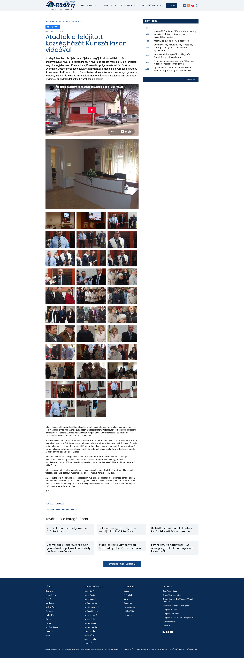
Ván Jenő (88, 643)
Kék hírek (49, 611)
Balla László (89, 591)
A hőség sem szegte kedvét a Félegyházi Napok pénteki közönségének (174, 62)
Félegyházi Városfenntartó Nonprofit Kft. (179, 618)
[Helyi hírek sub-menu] (96, 5)
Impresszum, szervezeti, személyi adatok (152, 649)
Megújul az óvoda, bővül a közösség (171, 40)
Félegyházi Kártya (170, 610)
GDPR (116, 649)
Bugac (126, 591)
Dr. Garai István (91, 603)
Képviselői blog (149, 5)
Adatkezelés (129, 649)
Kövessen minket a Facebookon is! (61, 509)
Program (48, 631)
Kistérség (107, 5)
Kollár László (90, 631)
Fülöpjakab (128, 595)
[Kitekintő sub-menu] (135, 5)
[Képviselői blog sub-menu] (161, 5)
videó (61, 504)
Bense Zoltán (90, 595)
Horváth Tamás (91, 627)
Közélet (48, 619)
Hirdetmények (50, 607)
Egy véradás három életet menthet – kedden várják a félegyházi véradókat (173, 69)
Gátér (126, 599)
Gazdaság (49, 603)
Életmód (48, 599)
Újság (171, 5)
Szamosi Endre (90, 639)
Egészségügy (50, 595)
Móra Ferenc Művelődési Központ (176, 606)
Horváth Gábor (90, 623)
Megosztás (54, 27)
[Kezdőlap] (60, 4)
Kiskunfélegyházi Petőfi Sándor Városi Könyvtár (178, 600)
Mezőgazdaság (51, 627)
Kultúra (48, 623)
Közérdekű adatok (177, 649)
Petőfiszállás (129, 611)
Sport (47, 635)
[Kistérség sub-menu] (115, 5)
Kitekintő (126, 5)
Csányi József (90, 599)
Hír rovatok (51, 22)
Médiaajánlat (192, 649)
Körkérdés (49, 615)
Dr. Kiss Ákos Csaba (92, 607)
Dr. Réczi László (91, 615)
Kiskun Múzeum (169, 622)
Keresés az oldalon (170, 591)
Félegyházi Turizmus (171, 614)
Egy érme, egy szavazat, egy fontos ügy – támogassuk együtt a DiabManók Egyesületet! (174, 47)
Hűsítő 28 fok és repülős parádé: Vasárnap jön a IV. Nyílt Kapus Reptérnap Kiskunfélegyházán (175, 34)
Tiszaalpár (128, 615)
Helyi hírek (87, 5)
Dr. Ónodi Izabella (91, 611)
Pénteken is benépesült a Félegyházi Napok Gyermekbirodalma (172, 56)
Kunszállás (52, 504)
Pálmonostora (129, 607)
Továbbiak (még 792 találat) (122, 564)
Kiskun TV (77, 22)
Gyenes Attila (90, 619)
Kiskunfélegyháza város (172, 595)
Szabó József (90, 635)
